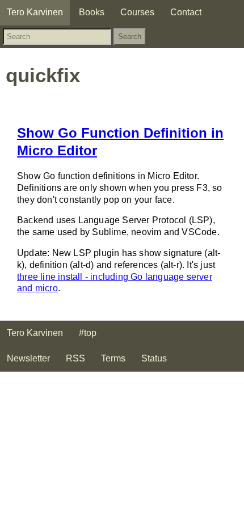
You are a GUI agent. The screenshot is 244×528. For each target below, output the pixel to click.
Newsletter (28, 358)
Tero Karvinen (35, 12)
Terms (113, 358)
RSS (75, 358)
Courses (137, 12)
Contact (185, 12)
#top (87, 333)
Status (154, 358)
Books (91, 12)
